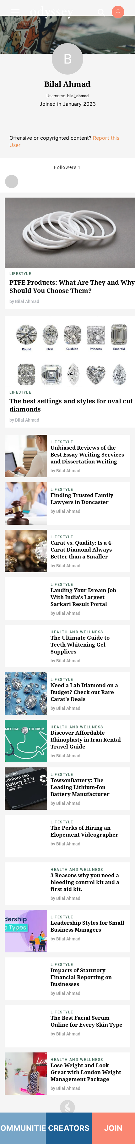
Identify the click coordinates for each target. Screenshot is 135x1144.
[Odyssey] (51, 12)
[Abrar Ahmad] (11, 181)
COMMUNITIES (23, 1128)
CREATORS (69, 1128)
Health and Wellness (77, 632)
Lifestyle (20, 274)
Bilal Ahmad (27, 301)
